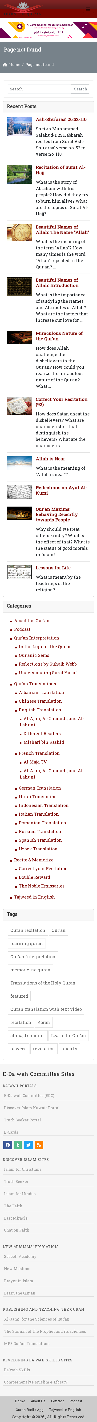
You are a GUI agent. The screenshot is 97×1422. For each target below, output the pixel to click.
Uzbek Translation (38, 849)
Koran (43, 1022)
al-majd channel (27, 1035)
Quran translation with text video (46, 1009)
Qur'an (59, 930)
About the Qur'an (32, 620)
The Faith (13, 1205)
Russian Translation (40, 831)
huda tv (69, 1048)
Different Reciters (42, 733)
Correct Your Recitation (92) (62, 401)
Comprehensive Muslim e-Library (36, 1381)
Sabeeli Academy (20, 1256)
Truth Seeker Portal (22, 1119)
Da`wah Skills (17, 1369)
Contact (57, 1401)
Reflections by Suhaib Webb (48, 664)
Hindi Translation (38, 796)
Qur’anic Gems (34, 655)
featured (19, 996)
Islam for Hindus (20, 1193)
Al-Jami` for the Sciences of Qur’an (36, 1319)
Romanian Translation (42, 822)
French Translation (39, 753)
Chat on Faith (16, 1230)
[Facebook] (7, 1145)
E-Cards (11, 1132)
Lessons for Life (53, 567)
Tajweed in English (34, 897)
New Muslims (17, 1268)
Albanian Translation (41, 692)
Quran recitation (27, 930)
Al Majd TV (35, 762)
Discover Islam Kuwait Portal (32, 1107)
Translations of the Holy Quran (43, 983)
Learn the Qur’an (68, 1035)
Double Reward (34, 877)
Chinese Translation (40, 701)
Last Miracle (16, 1218)
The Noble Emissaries (42, 886)
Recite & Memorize (33, 860)
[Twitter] (28, 1145)
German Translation (40, 788)
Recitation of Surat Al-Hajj (60, 169)
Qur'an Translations (35, 683)
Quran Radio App (30, 1409)
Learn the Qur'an (19, 1292)
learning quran (26, 943)
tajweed (18, 1048)
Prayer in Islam (18, 1280)
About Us (38, 1401)
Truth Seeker (16, 1181)
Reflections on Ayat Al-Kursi (61, 490)
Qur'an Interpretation (36, 638)
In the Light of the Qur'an (45, 646)
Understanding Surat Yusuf (48, 672)
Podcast (22, 629)
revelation (44, 1048)
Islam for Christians (22, 1169)
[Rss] (39, 1145)
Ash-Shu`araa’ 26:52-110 (61, 119)
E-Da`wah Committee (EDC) (29, 1095)
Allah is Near (50, 458)
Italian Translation (39, 814)
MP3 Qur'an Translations (27, 1343)
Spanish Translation (40, 840)
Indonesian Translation (44, 805)
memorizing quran (30, 970)
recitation (20, 1022)
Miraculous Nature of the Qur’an (59, 335)
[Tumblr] (18, 1145)
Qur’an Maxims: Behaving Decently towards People (57, 514)
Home (20, 1401)
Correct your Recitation (43, 868)
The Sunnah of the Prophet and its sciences (45, 1331)
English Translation (40, 710)
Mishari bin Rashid (44, 742)
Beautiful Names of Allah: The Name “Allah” (62, 229)
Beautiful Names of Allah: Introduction (57, 282)
